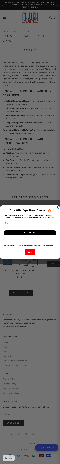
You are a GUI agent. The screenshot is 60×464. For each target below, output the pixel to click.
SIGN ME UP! (30, 233)
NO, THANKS (30, 240)
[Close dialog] (57, 207)
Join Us (30, 252)
